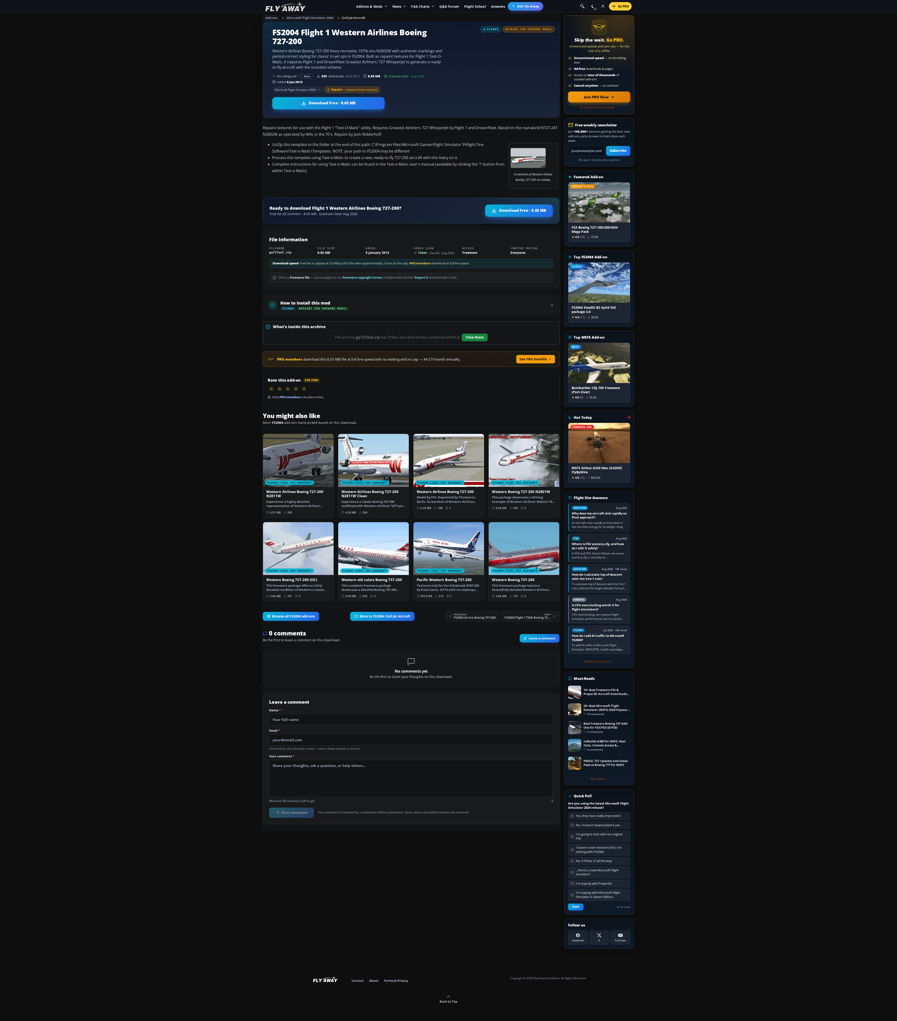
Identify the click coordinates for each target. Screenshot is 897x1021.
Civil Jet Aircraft (353, 18)
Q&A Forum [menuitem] (449, 6)
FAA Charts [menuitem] (420, 6)
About (373, 980)
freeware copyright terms (362, 278)
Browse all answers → (599, 661)
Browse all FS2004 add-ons (293, 616)
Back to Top (448, 1001)
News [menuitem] (397, 6)
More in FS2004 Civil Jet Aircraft (385, 616)
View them (475, 337)
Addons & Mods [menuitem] (369, 6)
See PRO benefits (533, 359)
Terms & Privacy (396, 980)
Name (275, 710)
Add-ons (271, 18)
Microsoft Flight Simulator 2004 (310, 18)
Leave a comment (542, 638)
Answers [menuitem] (498, 6)
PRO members (420, 263)
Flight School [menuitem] (475, 6)
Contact (358, 980)
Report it (421, 278)
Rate (307, 76)
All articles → (599, 779)
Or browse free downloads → (599, 107)
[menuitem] (525, 6)
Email (274, 731)
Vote (575, 907)
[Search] (582, 6)
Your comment (281, 756)
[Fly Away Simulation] (285, 6)
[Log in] (603, 6)
